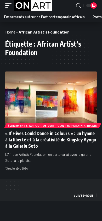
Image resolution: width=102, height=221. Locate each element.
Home (10, 32)
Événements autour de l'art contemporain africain (53, 125)
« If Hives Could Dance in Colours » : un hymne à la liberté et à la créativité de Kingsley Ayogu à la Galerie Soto (50, 139)
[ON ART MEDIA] (33, 5)
